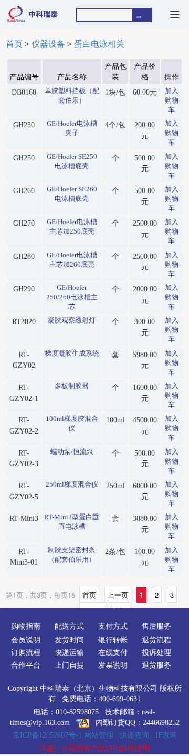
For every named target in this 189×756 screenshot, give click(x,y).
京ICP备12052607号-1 (47, 735)
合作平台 (25, 665)
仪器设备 (48, 44)
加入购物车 (171, 100)
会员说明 (25, 640)
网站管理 (98, 735)
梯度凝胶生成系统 (72, 353)
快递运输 (69, 652)
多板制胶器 (72, 386)
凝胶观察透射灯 (72, 320)
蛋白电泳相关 (99, 44)
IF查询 (166, 735)
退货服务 (156, 665)
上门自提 (69, 665)
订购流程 (25, 652)
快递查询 (134, 735)
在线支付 (113, 652)
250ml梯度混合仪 (72, 484)
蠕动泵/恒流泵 (71, 452)
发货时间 (69, 640)
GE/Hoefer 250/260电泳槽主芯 (72, 297)
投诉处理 (156, 652)
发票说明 (113, 665)
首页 (14, 44)
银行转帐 (113, 640)
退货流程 (156, 640)
